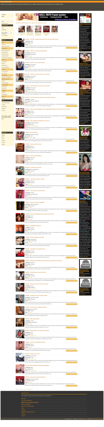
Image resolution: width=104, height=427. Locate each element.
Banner (3, 136)
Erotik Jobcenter (5, 84)
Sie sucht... (4, 44)
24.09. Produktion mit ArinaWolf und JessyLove (46, 34)
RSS (3, 118)
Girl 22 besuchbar (55, 33)
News (22, 408)
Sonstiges (4, 90)
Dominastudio (4, 65)
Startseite (23, 398)
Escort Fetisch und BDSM (7, 57)
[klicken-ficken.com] (86, 170)
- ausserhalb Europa (6, 102)
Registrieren (4, 29)
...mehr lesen (82, 123)
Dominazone (4, 61)
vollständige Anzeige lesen (72, 47)
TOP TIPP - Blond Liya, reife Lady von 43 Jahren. (21, 34)
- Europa (3, 104)
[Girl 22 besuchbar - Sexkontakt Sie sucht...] (54, 32)
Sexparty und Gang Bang (6, 77)
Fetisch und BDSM (5, 67)
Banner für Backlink (25, 404)
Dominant (4, 59)
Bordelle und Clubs (5, 79)
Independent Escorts (6, 50)
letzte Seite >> (29, 389)
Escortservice (4, 48)
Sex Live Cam (4, 73)
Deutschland (4, 106)
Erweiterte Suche (5, 23)
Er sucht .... (4, 98)
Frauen (3, 42)
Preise (3, 138)
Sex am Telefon (5, 71)
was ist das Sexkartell (26, 400)
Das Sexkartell (6, 2)
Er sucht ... (4, 96)
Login (3, 27)
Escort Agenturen (5, 54)
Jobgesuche (4, 88)
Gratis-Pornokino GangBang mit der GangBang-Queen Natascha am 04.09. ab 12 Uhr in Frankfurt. (38, 35)
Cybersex (3, 69)
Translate (5, 35)
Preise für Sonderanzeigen (27, 406)
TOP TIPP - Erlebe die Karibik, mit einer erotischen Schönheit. (30, 34)
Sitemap (3, 140)
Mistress (3, 63)
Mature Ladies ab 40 (6, 46)
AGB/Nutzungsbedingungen (28, 411)
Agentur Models (5, 52)
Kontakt (3, 142)
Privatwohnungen (5, 82)
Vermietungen (4, 94)
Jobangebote (4, 86)
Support (3, 144)
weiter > (25, 389)
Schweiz (3, 110)
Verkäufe (3, 92)
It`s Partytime (4, 75)
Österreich (4, 108)
